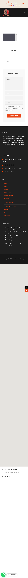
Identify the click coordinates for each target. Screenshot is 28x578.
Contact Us (7, 215)
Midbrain (6, 189)
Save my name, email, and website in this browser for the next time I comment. (14, 108)
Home (5, 183)
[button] (3, 575)
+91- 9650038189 (16, 5)
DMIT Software (7, 192)
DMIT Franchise (10, 202)
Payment (6, 209)
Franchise (6, 198)
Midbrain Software (8, 195)
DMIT (5, 186)
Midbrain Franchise (11, 206)
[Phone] (26, 290)
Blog (5, 212)
